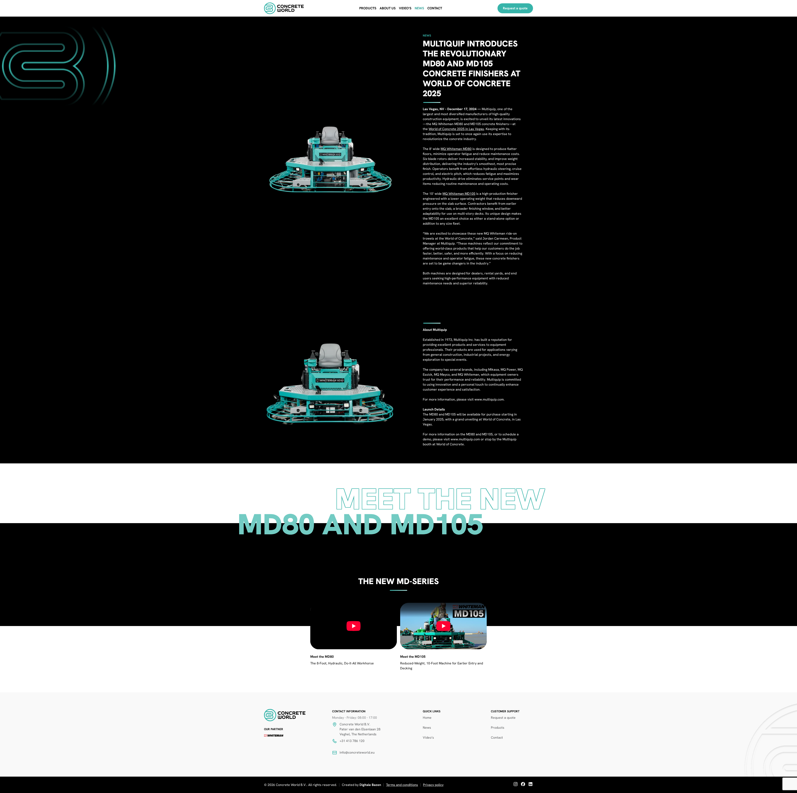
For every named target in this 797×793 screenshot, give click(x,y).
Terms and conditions (402, 785)
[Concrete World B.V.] (284, 8)
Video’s (405, 8)
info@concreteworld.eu (357, 752)
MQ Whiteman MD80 (456, 149)
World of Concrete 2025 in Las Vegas (456, 129)
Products (367, 8)
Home (427, 717)
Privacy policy (433, 785)
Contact (434, 8)
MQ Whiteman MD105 (459, 193)
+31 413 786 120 (352, 741)
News (419, 8)
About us (388, 8)
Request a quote (515, 8)
